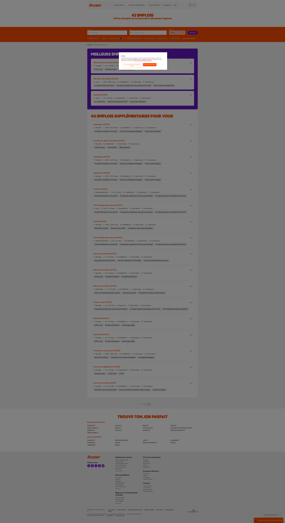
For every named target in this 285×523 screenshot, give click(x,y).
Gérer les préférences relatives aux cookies (132, 65)
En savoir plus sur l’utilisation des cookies (142, 60)
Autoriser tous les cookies (150, 64)
